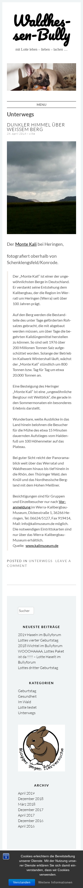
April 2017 (26, 815)
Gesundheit (27, 696)
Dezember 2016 (30, 820)
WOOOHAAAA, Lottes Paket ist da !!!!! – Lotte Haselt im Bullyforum (41, 656)
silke (32, 133)
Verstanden (21, 882)
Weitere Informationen (55, 882)
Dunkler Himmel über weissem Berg (36, 127)
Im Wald (24, 701)
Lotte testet (27, 707)
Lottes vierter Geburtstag (38, 640)
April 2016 (26, 826)
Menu (41, 105)
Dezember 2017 (30, 809)
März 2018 (26, 804)
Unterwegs (41, 561)
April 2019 (26, 793)
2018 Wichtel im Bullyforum (40, 645)
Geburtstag (27, 691)
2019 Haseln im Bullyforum (39, 634)
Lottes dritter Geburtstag (38, 667)
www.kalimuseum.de (42, 545)
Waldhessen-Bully (42, 27)
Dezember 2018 (30, 798)
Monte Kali (26, 244)
